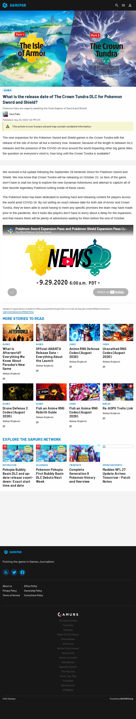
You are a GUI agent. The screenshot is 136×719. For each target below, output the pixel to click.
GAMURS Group (126, 699)
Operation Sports (68, 666)
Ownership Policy (33, 590)
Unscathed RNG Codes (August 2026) (114, 353)
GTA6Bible (68, 690)
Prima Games (68, 639)
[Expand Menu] (123, 5)
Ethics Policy (30, 586)
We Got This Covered (68, 648)
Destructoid (68, 653)
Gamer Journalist (68, 657)
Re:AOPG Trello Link (118, 408)
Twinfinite (68, 625)
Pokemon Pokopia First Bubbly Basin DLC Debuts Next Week (50, 475)
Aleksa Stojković (11, 373)
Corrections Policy (33, 595)
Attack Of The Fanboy (68, 634)
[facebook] (22, 572)
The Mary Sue (68, 671)
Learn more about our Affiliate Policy (18, 312)
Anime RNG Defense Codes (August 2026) (84, 353)
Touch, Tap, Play (68, 676)
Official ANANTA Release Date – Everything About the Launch (49, 355)
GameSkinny (68, 662)
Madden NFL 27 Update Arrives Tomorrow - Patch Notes (116, 475)
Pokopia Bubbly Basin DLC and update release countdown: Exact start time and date (18, 477)
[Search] (116, 5)
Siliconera (68, 643)
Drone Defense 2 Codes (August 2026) (15, 412)
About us (7, 586)
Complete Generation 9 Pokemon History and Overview (82, 475)
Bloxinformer (68, 685)
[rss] (6, 572)
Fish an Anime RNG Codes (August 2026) (83, 412)
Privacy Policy (10, 590)
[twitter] (14, 572)
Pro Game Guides (68, 620)
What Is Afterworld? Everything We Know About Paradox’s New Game (14, 358)
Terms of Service (11, 595)
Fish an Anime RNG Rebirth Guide (50, 410)
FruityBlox (68, 680)
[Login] (130, 5)
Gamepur (68, 629)
